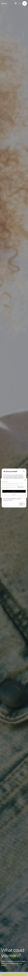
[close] (4, 471)
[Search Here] (20, 3)
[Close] (25, 480)
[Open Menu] (24, 3)
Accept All (14, 491)
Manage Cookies (14, 494)
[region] (14, 488)
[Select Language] (16, 3)
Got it (21, 504)
